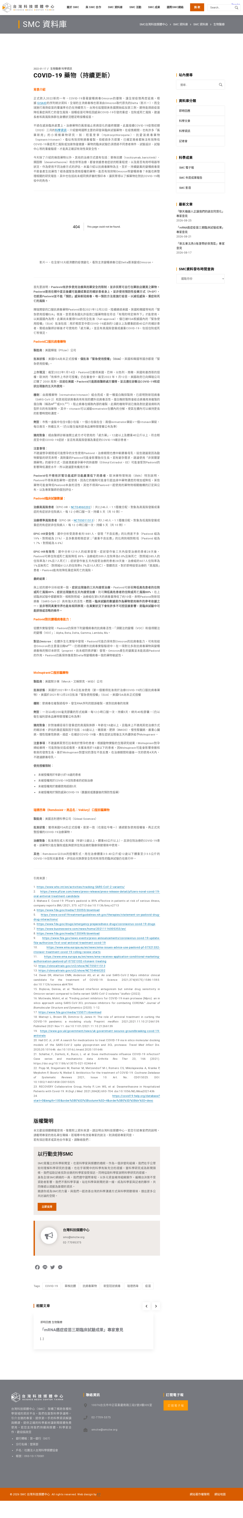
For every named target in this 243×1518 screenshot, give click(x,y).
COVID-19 (51, 1286)
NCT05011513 (83, 520)
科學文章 (184, 121)
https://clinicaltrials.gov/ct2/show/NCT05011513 (72, 966)
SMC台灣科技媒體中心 (154, 24)
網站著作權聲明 (199, 1494)
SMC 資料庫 (180, 24)
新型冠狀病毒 (112, 1286)
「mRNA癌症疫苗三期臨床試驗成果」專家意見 (81, 1330)
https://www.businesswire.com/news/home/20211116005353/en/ (81, 928)
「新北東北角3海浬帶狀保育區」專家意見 (200, 246)
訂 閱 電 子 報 (176, 1405)
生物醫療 (219, 24)
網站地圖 (220, 1494)
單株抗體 (70, 1286)
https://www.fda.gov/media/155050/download (68, 910)
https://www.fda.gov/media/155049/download (68, 933)
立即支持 (47, 1206)
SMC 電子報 (186, 167)
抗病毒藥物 (90, 1286)
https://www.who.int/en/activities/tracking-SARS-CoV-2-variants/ (81, 887)
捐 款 (197, 7)
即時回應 (45, 1322)
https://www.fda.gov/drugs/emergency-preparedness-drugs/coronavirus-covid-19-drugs (96, 924)
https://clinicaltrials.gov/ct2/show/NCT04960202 (72, 970)
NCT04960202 (81, 507)
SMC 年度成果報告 (190, 177)
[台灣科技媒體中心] (28, 7)
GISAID (42, 103)
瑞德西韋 (133, 1286)
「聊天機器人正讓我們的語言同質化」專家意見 (200, 214)
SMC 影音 (185, 187)
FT (98, 1494)
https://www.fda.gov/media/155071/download (70, 1012)
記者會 (183, 141)
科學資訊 (66, 68)
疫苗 (148, 1286)
